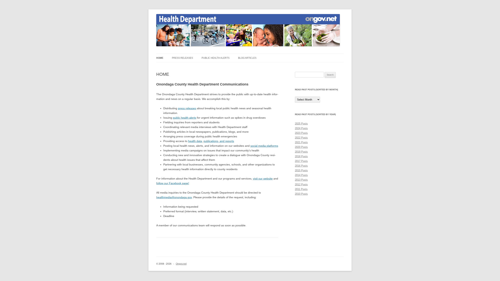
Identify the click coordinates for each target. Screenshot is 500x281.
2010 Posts (301, 193)
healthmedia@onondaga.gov (174, 197)
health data (195, 141)
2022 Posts (301, 137)
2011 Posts (301, 189)
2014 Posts (301, 175)
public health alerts (184, 117)
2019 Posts (301, 151)
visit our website (263, 178)
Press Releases (182, 58)
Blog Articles (247, 58)
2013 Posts (301, 179)
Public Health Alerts (215, 58)
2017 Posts (301, 161)
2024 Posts (301, 128)
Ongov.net (181, 263)
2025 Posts (301, 123)
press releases (187, 108)
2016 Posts (301, 165)
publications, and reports (219, 141)
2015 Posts (301, 170)
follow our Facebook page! (172, 183)
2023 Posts (301, 133)
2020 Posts (301, 147)
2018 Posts (301, 156)
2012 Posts (301, 184)
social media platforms (264, 145)
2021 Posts (301, 142)
